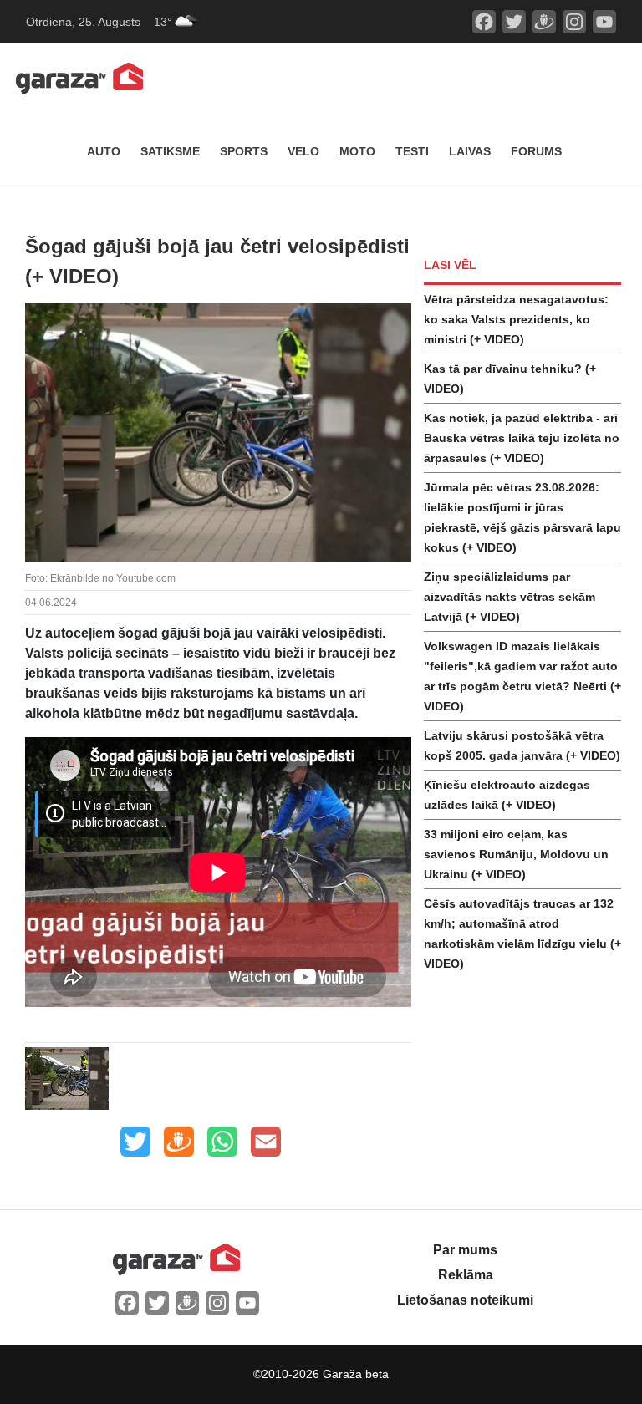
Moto (357, 151)
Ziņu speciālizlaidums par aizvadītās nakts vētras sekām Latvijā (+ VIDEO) (509, 596)
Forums (536, 151)
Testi (412, 151)
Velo (303, 151)
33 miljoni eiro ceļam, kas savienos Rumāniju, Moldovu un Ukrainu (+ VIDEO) (516, 854)
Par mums (465, 1250)
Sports (244, 151)
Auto (103, 151)
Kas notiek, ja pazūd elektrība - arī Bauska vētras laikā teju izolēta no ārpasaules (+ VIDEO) (521, 438)
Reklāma (465, 1275)
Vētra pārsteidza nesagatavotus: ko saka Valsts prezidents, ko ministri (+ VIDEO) (516, 319)
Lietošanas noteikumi (465, 1300)
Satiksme (170, 151)
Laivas (470, 151)
